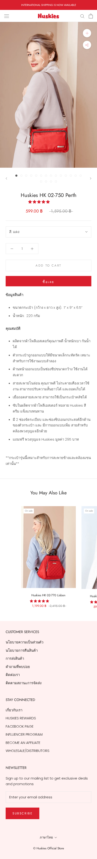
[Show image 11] (66, 176)
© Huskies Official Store (48, 848)
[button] (39, 201)
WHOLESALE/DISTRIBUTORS (27, 750)
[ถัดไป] (90, 178)
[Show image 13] (76, 176)
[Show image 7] (46, 176)
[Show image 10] (61, 176)
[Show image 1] (16, 176)
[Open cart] (91, 16)
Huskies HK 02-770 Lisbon (48, 595)
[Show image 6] (41, 176)
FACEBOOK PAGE (19, 726)
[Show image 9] (56, 176)
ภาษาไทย (46, 837)
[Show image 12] (71, 176)
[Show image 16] (46, 181)
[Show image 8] (51, 176)
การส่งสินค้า (15, 658)
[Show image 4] (31, 176)
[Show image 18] (56, 181)
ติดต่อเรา (13, 674)
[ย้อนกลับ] (6, 178)
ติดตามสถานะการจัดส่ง (23, 682)
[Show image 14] (81, 176)
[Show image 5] (36, 176)
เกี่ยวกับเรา (14, 710)
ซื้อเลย (48, 282)
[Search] (82, 16)
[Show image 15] (41, 181)
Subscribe (22, 813)
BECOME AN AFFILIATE (23, 742)
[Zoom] (87, 33)
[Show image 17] (51, 181)
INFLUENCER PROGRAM (24, 734)
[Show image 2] (21, 176)
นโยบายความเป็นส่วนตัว (24, 642)
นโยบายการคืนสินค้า (22, 650)
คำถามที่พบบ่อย (18, 666)
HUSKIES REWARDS (21, 718)
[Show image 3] (26, 176)
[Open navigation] (6, 16)
